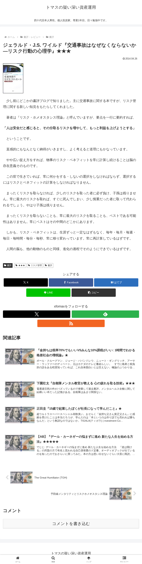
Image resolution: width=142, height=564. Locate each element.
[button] (94, 292)
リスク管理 (36, 265)
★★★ (21, 265)
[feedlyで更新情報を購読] (105, 314)
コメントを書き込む (71, 523)
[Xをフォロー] (36, 314)
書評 (9, 265)
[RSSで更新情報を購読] (71, 323)
